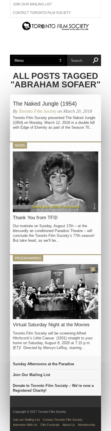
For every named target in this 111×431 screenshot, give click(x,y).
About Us (68, 424)
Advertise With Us (25, 424)
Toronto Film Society (37, 111)
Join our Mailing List (32, 4)
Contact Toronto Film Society (42, 13)
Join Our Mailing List (31, 375)
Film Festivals (49, 424)
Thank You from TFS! (35, 217)
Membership (86, 424)
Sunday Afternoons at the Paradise (43, 364)
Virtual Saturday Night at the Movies (51, 324)
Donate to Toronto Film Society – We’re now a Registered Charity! (53, 388)
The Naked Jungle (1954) (45, 103)
